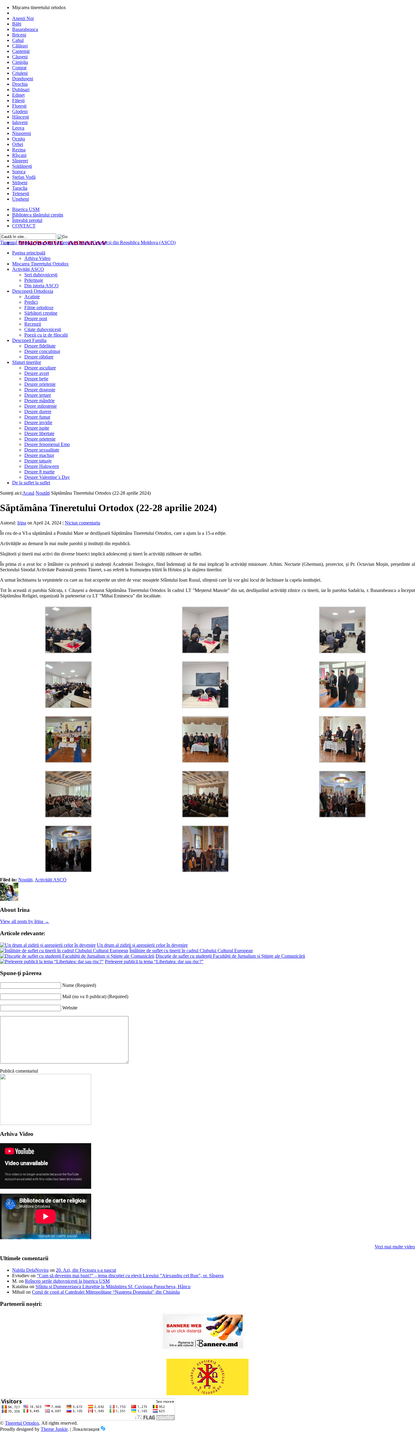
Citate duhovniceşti (42, 329)
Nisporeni (21, 133)
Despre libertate (39, 433)
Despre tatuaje (38, 460)
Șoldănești (22, 166)
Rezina (19, 149)
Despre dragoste (39, 389)
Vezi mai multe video (395, 1246)
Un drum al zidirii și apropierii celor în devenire (142, 945)
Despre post (35, 318)
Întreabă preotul (27, 220)
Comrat (19, 67)
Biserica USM (25, 209)
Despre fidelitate (40, 345)
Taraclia (19, 188)
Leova (18, 127)
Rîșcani (19, 155)
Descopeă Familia (29, 340)
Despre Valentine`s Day (47, 477)
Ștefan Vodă (24, 177)
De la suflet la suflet (31, 482)
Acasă (28, 493)
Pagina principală (28, 252)
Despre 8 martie (39, 471)
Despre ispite (36, 428)
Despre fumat (37, 417)
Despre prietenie (40, 384)
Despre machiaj (39, 455)
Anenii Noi (23, 18)
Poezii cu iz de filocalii (46, 334)
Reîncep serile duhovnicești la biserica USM (67, 1281)
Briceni (19, 34)
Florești (19, 106)
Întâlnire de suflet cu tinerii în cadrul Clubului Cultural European (191, 950)
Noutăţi (43, 493)
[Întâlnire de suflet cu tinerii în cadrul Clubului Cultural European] (64, 950)
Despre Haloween (41, 466)
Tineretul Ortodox (88, 242)
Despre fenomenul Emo (47, 444)
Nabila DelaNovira (30, 1270)
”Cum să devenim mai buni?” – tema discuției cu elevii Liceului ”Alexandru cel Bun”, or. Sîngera (130, 1275)
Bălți (16, 23)
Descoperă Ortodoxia (32, 291)
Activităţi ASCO (28, 269)
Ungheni (20, 199)
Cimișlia (20, 62)
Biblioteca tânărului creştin (37, 214)
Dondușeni (22, 78)
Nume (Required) (79, 985)
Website (69, 1007)
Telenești (20, 193)
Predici (31, 302)
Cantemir (21, 51)
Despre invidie (38, 422)
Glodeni (20, 111)
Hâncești (20, 116)
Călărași (20, 45)
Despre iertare (37, 395)
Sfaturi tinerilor (26, 362)
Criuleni (20, 73)
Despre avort (36, 373)
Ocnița (18, 138)
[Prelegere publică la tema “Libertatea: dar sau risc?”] (52, 961)
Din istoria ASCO (41, 285)
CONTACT (24, 225)
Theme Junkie (54, 1429)
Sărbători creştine (40, 313)
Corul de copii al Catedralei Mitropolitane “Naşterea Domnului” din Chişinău (106, 1292)
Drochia (20, 84)
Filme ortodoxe (38, 307)
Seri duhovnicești (40, 274)
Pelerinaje (33, 280)
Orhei (17, 144)
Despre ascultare (40, 367)
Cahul (18, 40)
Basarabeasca (25, 29)
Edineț (18, 95)
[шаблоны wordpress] (103, 1429)
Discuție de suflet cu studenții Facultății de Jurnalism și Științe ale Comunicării (230, 956)
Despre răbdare (38, 356)
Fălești (18, 100)
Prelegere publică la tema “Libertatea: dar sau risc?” (154, 961)
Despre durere (37, 411)
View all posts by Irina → (24, 921)
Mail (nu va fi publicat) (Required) (95, 996)
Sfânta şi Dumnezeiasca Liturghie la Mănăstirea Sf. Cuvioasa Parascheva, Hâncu (113, 1286)
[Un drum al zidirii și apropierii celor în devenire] (48, 945)
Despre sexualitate (41, 449)
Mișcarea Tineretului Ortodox (40, 263)
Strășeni (19, 182)
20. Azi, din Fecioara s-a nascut (86, 1270)
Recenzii (32, 324)
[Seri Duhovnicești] (45, 1123)
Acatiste (32, 296)
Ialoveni (20, 122)
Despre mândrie (39, 400)
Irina (21, 522)
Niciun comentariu (82, 522)
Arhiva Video (37, 258)
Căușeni (20, 56)
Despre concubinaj (42, 351)
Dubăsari (20, 89)
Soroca (19, 171)
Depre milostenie (40, 406)
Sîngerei (20, 160)
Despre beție (36, 378)
